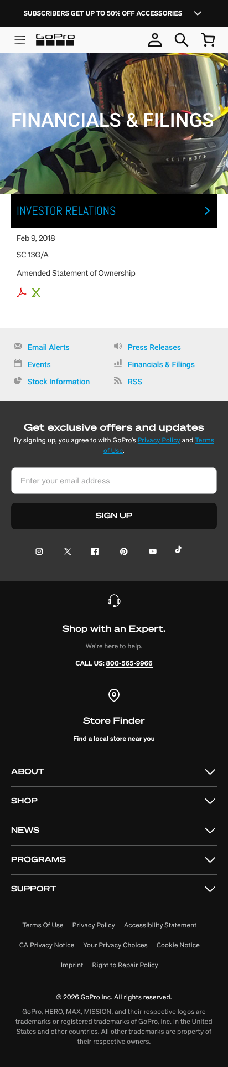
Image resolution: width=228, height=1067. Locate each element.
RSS (135, 382)
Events (39, 364)
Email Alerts (49, 347)
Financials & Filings (161, 364)
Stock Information (59, 382)
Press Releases (154, 347)
